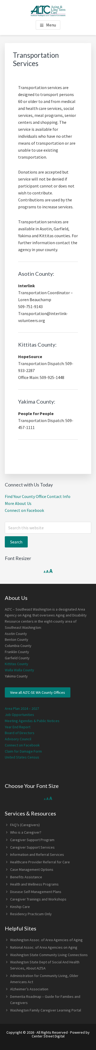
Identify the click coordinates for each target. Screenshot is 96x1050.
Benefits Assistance (26, 877)
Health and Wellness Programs (34, 884)
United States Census (22, 757)
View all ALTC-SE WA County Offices (37, 692)
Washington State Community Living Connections (49, 954)
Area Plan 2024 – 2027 (22, 708)
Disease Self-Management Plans (35, 891)
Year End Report (17, 727)
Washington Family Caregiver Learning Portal (45, 1010)
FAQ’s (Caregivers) (25, 824)
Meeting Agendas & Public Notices (32, 720)
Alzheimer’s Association (29, 989)
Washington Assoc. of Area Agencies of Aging (46, 939)
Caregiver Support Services (32, 847)
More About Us (18, 503)
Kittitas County (16, 663)
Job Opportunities (19, 714)
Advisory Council (18, 739)
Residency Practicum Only (31, 913)
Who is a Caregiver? (25, 832)
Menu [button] (51, 25)
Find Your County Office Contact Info (37, 496)
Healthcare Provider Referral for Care (40, 862)
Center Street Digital (48, 1036)
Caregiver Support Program (32, 839)
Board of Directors (19, 732)
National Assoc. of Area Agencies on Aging (43, 947)
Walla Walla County (19, 670)
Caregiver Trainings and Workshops (38, 899)
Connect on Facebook (24, 510)
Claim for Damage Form (23, 751)
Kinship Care (20, 906)
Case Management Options (31, 869)
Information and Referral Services (37, 854)
